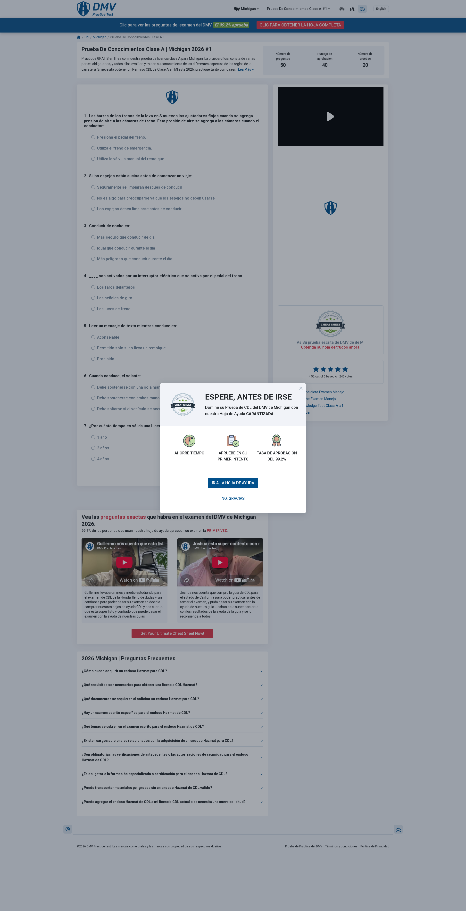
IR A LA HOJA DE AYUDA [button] (233, 483)
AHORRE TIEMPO (189, 453)
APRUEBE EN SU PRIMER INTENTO (233, 456)
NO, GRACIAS (233, 498)
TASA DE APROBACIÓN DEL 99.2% (277, 456)
